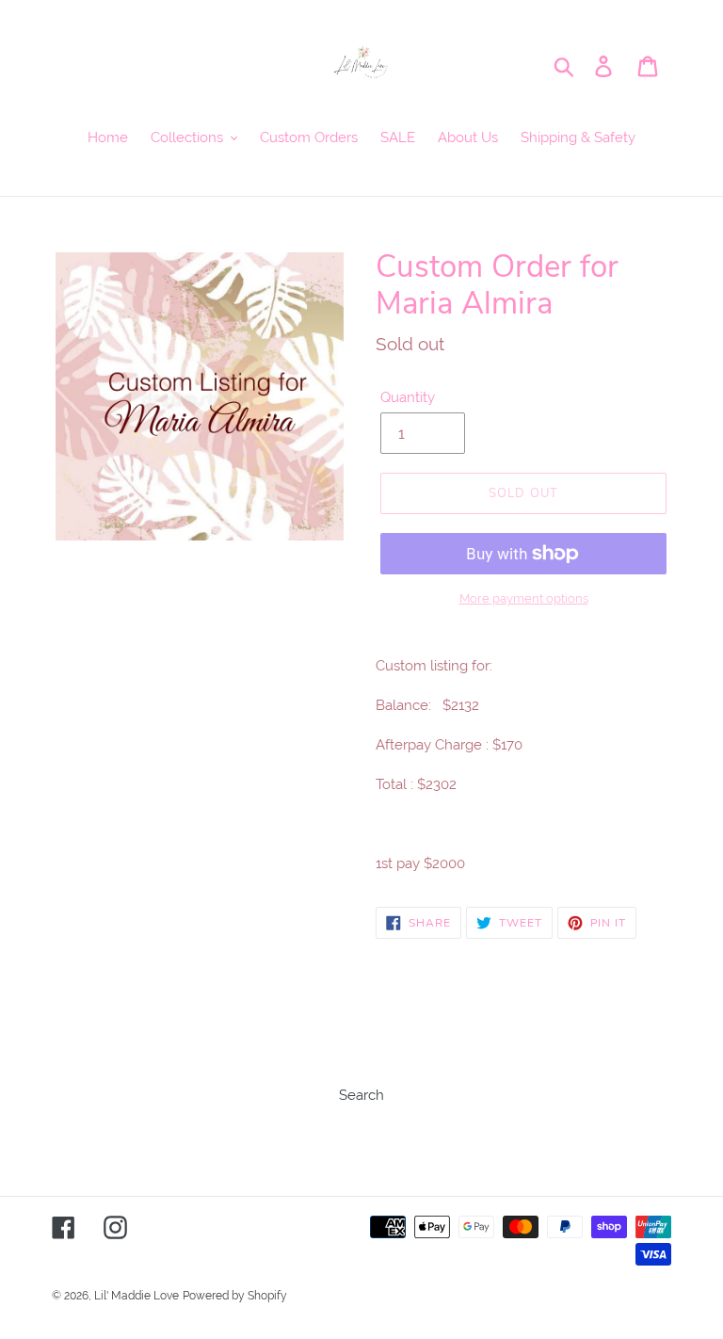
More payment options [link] (523, 598)
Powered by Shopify (235, 1295)
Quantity (407, 397)
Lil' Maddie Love (136, 1295)
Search (361, 1095)
